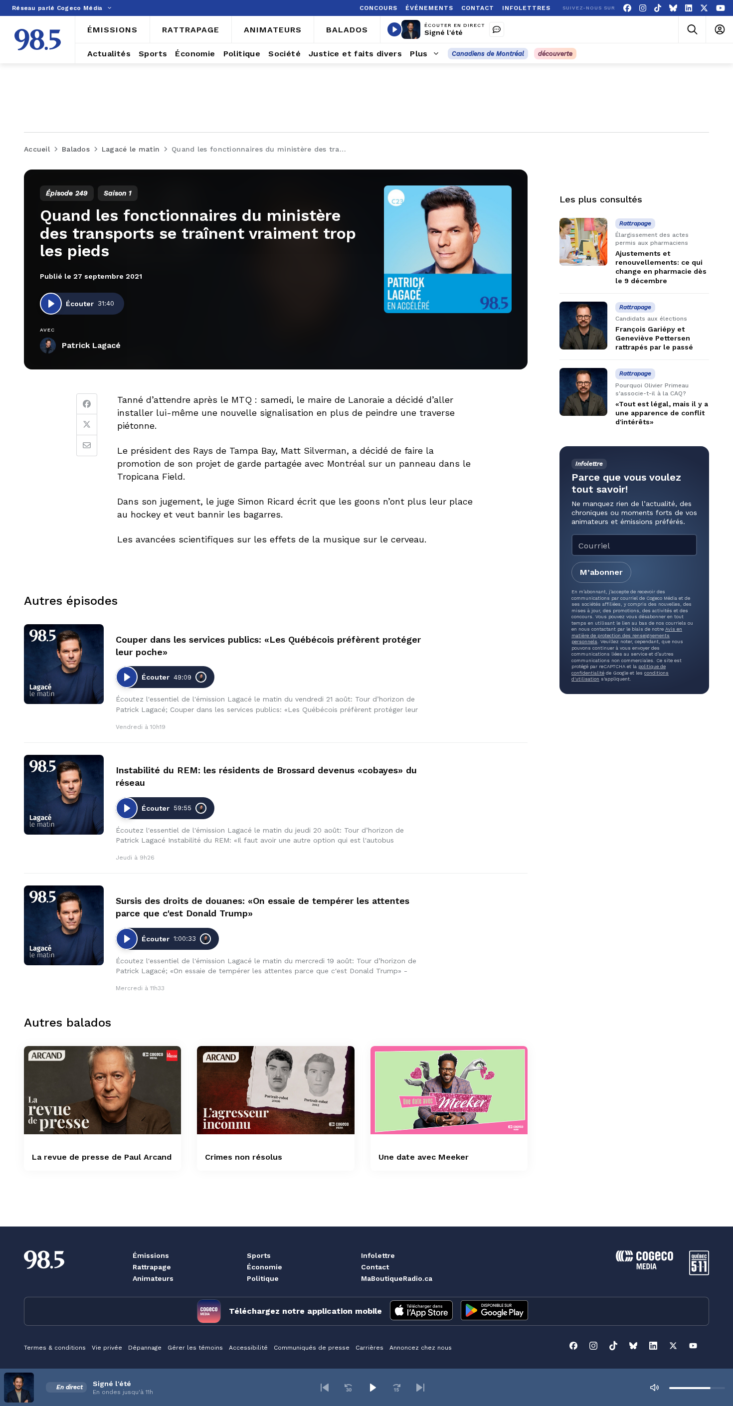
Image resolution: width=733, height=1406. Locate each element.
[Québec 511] (699, 1272)
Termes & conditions (55, 1347)
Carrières (369, 1347)
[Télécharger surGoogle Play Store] (494, 1311)
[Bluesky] (673, 8)
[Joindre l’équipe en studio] (496, 29)
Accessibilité (248, 1347)
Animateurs (153, 1278)
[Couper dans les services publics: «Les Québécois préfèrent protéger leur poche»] (64, 664)
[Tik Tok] (657, 8)
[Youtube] (720, 8)
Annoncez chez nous (420, 1347)
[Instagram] (642, 8)
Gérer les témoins (195, 1347)
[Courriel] (86, 445)
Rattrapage (152, 1267)
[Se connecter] (719, 29)
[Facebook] (627, 8)
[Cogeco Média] (644, 1266)
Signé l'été (443, 32)
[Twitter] (86, 424)
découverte (555, 53)
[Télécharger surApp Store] (421, 1311)
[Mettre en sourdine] (654, 1388)
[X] (704, 8)
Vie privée (107, 1347)
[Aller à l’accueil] (37, 39)
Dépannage (145, 1347)
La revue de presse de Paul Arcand (102, 1157)
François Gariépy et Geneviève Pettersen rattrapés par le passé (654, 338)
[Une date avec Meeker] (449, 1090)
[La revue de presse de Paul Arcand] (102, 1090)
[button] (325, 1388)
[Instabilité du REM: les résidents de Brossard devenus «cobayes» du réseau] (64, 795)
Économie (264, 1267)
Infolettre (378, 1255)
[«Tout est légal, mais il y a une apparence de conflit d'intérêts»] (583, 392)
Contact (375, 1267)
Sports (259, 1255)
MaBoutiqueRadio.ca (396, 1278)
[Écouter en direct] (394, 29)
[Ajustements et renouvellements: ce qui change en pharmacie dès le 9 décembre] (583, 242)
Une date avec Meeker (423, 1157)
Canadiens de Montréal (488, 53)
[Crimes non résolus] (275, 1090)
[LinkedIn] (688, 8)
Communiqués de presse (312, 1347)
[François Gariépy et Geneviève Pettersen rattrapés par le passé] (583, 326)
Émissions (151, 1255)
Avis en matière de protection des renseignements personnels (626, 635)
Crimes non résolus (243, 1157)
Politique (263, 1278)
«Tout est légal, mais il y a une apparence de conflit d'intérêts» (661, 413)
